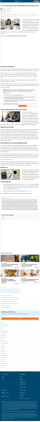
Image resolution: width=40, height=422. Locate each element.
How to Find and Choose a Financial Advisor (9, 299)
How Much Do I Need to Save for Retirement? (9, 303)
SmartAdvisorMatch (23, 387)
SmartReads (22, 379)
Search (21, 376)
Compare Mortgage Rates (6, 307)
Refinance (3, 359)
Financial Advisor (4, 343)
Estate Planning (4, 341)
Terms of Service (22, 392)
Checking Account (4, 331)
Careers (3, 378)
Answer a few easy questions (9, 95)
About (21, 378)
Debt (2, 339)
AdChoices (21, 395)
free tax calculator (29, 191)
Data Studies (3, 337)
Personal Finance (4, 355)
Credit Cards (3, 333)
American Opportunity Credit (16, 132)
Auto (2, 327)
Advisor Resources (4, 325)
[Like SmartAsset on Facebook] (2, 392)
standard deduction (11, 72)
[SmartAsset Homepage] (18, 1)
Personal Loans (4, 357)
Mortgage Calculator (5, 305)
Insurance (3, 347)
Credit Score (3, 335)
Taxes (2, 367)
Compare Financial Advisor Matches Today (9, 297)
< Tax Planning (3, 3)
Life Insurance (3, 351)
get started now (18, 188)
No (3, 218)
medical (5, 85)
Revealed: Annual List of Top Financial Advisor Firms (10, 288)
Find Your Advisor (23, 105)
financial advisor (4, 35)
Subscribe (20, 318)
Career (2, 329)
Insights (2, 345)
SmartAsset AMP (22, 382)
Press (21, 385)
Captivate (21, 381)
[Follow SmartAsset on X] (2, 394)
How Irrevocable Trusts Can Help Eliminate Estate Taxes (11, 292)
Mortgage (3, 353)
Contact (3, 376)
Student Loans (4, 365)
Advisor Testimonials (23, 384)
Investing (3, 349)
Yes (3, 216)
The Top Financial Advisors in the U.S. (8, 301)
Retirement (3, 361)
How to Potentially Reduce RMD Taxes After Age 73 (10, 290)
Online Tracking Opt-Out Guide (24, 398)
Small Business (4, 363)
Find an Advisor (36, 1)
